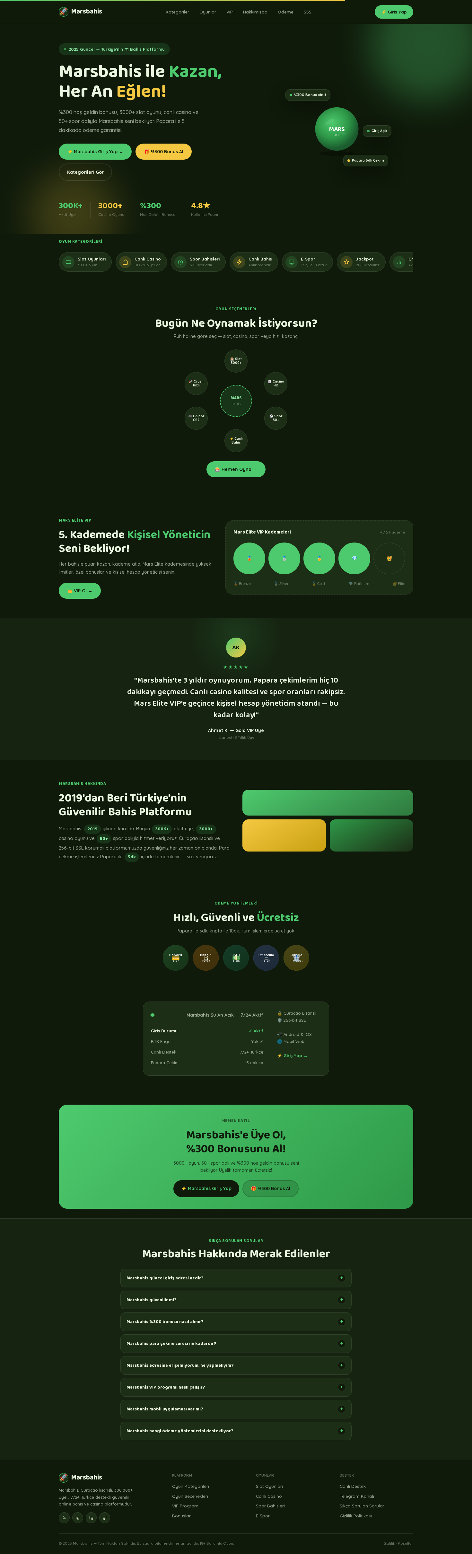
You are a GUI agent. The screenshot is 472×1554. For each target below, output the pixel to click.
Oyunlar (207, 11)
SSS (307, 11)
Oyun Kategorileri (190, 1486)
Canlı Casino (269, 1496)
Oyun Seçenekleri (190, 1496)
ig (78, 1517)
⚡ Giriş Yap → (292, 1055)
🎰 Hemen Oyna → (236, 469)
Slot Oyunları (269, 1486)
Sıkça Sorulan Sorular (362, 1505)
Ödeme (285, 11)
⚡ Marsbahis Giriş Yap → (95, 152)
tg (91, 1517)
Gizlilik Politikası (356, 1515)
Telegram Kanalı (357, 1496)
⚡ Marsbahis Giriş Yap (206, 1188)
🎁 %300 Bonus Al (163, 152)
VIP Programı (185, 1505)
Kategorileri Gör (85, 172)
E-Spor (263, 1515)
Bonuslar (181, 1515)
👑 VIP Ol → (79, 591)
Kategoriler (177, 11)
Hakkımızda (255, 11)
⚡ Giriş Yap (394, 11)
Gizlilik (389, 1543)
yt (105, 1517)
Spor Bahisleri (270, 1505)
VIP (229, 11)
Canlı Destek (353, 1486)
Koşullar (405, 1543)
